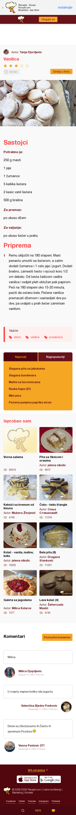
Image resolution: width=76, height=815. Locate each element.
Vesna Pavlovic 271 (32, 745)
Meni (38, 810)
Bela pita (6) (56, 544)
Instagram (44, 801)
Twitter (22, 801)
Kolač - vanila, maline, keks (20, 544)
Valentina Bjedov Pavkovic (39, 705)
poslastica (56, 337)
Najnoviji (20, 356)
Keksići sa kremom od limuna (20, 497)
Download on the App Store (27, 779)
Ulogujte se (48, 19)
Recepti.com (7, 791)
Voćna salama (20, 449)
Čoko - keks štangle (56, 497)
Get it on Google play (50, 779)
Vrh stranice (36, 770)
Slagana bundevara (22, 375)
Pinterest (56, 801)
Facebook (11, 801)
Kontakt (29, 792)
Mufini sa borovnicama (24, 382)
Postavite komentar (57, 637)
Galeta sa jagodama (20, 592)
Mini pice (15, 395)
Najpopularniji (55, 356)
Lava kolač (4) (56, 592)
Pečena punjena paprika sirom (30, 402)
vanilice (35, 337)
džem (17, 337)
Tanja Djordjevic (31, 52)
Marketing (17, 792)
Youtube (32, 801)
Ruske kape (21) (20, 388)
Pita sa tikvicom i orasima (56, 449)
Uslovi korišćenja (52, 789)
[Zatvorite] (3, 7)
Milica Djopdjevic (30, 671)
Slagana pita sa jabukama (27, 368)
